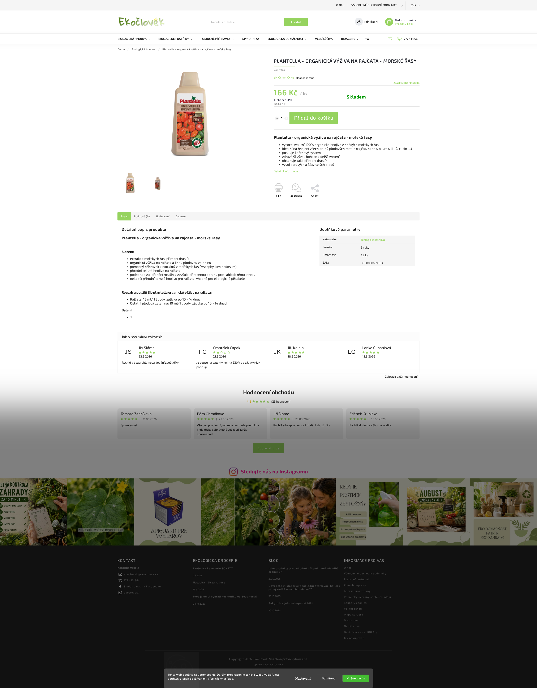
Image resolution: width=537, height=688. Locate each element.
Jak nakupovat (354, 638)
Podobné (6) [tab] (142, 216)
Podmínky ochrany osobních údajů (367, 597)
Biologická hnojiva (373, 239)
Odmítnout (329, 678)
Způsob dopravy (355, 585)
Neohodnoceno (305, 77)
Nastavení (303, 678)
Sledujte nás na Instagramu (274, 471)
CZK (414, 5)
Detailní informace (286, 171)
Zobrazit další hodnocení (401, 376)
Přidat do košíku (313, 118)
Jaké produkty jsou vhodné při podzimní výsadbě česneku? (303, 570)
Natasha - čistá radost (209, 582)
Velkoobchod (353, 608)
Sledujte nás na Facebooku (142, 586)
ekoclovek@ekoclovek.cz (141, 574)
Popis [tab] (124, 216)
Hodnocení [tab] (162, 216)
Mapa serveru (353, 614)
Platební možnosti (356, 579)
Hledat (296, 22)
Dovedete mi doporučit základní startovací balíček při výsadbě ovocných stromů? (304, 587)
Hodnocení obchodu (268, 392)
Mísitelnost (352, 620)
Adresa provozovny (357, 591)
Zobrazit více (268, 448)
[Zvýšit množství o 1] (286, 118)
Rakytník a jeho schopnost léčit (291, 603)
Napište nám (352, 626)
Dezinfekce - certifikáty (360, 632)
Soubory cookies (355, 602)
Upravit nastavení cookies (268, 664)
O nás (340, 5)
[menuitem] (135, 39)
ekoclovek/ (132, 592)
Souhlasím (358, 678)
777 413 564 (132, 580)
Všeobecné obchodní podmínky (374, 5)
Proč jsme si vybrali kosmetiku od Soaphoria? (225, 596)
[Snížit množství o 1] (277, 118)
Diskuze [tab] (181, 216)
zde (230, 678)
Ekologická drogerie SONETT (213, 568)
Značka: (407, 82)
